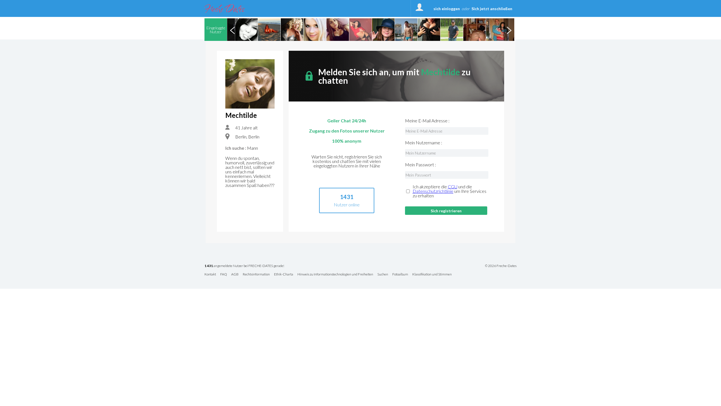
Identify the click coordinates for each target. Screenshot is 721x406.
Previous (232, 29)
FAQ (223, 274)
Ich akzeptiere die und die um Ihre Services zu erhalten (449, 191)
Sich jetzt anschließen (491, 8)
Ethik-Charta (283, 274)
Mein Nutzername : (423, 142)
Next (509, 29)
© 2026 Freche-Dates (501, 266)
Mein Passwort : (420, 164)
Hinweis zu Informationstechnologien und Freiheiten (335, 274)
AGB (235, 274)
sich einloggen (446, 8)
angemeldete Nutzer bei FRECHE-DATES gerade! (244, 266)
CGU (452, 186)
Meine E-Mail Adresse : (427, 120)
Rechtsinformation (256, 274)
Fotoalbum (400, 274)
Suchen (382, 274)
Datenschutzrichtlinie (433, 191)
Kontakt (210, 274)
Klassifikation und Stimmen (432, 274)
